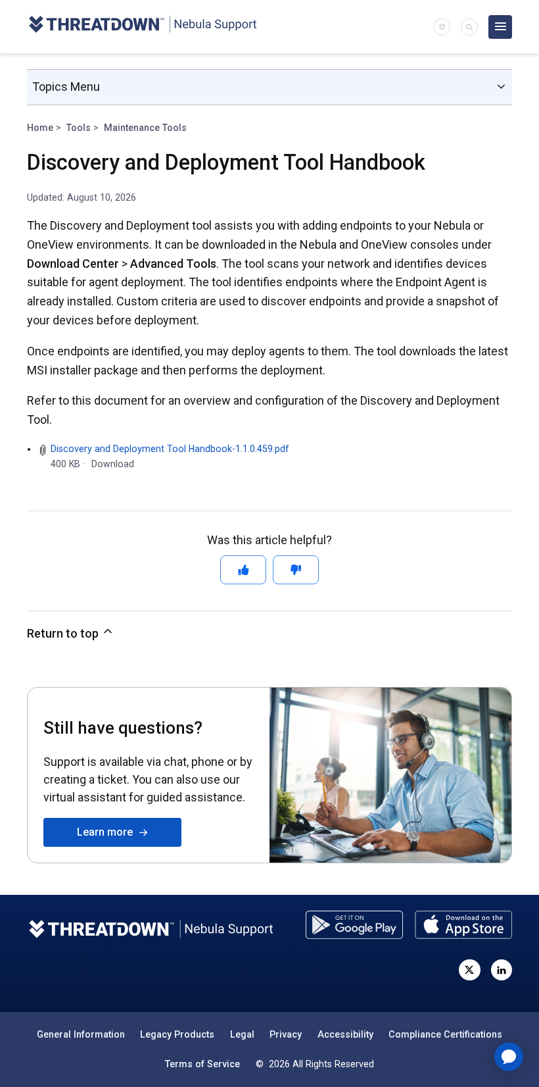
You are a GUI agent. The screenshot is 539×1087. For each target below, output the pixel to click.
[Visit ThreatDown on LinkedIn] (501, 969)
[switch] (441, 27)
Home (40, 127)
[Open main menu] (500, 27)
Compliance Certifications (445, 1034)
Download (112, 464)
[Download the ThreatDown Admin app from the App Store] (463, 925)
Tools (78, 127)
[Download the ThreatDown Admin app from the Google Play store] (354, 925)
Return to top (64, 633)
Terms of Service (202, 1064)
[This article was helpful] (243, 569)
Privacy (286, 1034)
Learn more (107, 832)
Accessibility (345, 1034)
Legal (242, 1034)
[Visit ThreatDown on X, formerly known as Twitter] (469, 969)
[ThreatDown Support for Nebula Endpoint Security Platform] (142, 26)
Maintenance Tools (145, 127)
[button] (469, 27)
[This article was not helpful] (296, 569)
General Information (81, 1034)
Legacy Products (177, 1034)
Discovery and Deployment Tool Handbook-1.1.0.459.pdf (170, 448)
